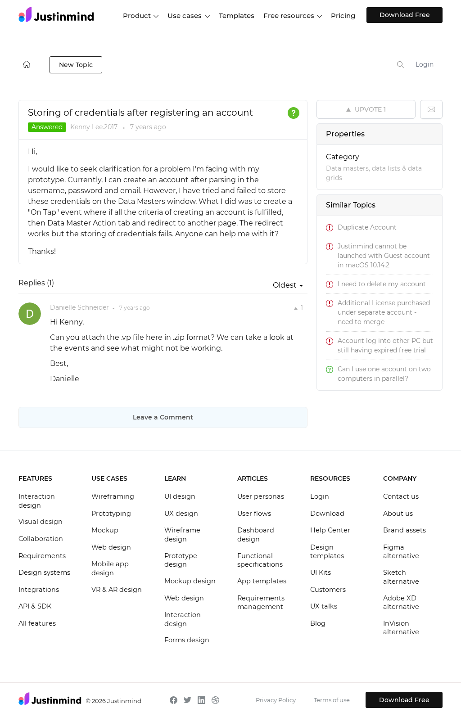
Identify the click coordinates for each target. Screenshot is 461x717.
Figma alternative (401, 551)
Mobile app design (110, 568)
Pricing (343, 15)
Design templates (327, 551)
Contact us (401, 496)
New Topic (76, 65)
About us (398, 514)
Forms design (186, 640)
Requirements (42, 556)
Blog (317, 623)
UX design (181, 514)
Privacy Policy (276, 699)
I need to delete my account (382, 284)
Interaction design (36, 501)
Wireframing (112, 496)
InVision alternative (401, 627)
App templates (261, 581)
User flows (254, 514)
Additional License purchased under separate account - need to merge (384, 312)
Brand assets (404, 530)
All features (37, 623)
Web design (111, 547)
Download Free (405, 15)
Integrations (38, 590)
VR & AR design (116, 590)
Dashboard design (255, 534)
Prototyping (111, 514)
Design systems (44, 572)
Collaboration (40, 539)
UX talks (323, 606)
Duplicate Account (367, 227)
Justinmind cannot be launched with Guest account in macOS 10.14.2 (384, 255)
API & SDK (34, 606)
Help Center (330, 530)
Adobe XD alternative (401, 602)
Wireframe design (182, 534)
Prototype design (180, 560)
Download (327, 514)
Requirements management (261, 602)
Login (425, 64)
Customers (328, 590)
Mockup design (190, 581)
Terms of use (332, 699)
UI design (179, 496)
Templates (236, 15)
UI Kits (320, 572)
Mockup (104, 530)
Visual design (40, 522)
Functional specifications (260, 560)
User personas (260, 496)
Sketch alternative (401, 577)
